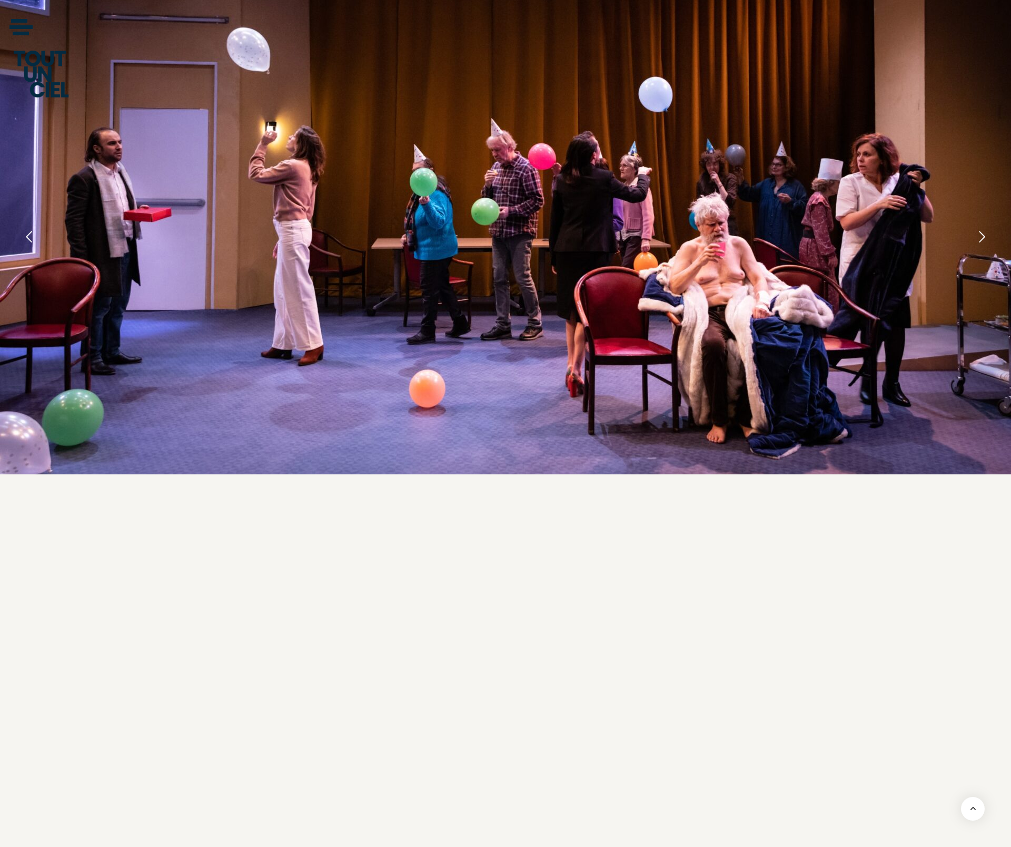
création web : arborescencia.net (735, 832)
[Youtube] (655, 630)
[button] (20, 26)
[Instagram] (684, 630)
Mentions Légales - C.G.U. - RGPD (275, 832)
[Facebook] (626, 630)
